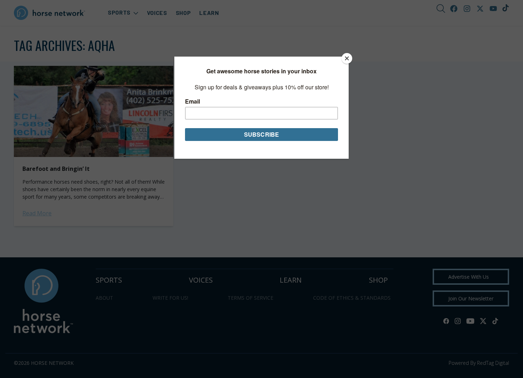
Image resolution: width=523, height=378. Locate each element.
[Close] (347, 58)
